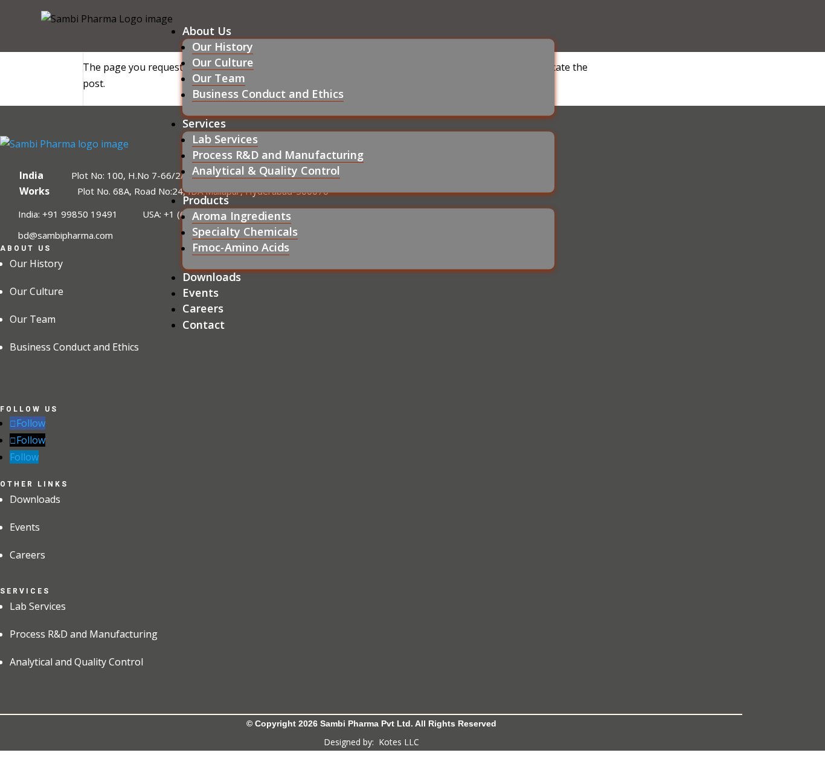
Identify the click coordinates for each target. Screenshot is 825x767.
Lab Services (225, 139)
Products (205, 200)
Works (34, 191)
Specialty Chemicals (245, 232)
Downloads (211, 277)
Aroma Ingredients (241, 216)
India (31, 175)
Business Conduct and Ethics (268, 94)
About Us (206, 30)
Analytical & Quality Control (266, 171)
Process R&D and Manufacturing (278, 155)
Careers (202, 309)
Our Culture (223, 63)
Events (200, 293)
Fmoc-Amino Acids (240, 247)
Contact (203, 324)
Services (204, 123)
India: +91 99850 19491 (68, 213)
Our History (222, 46)
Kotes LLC (399, 742)
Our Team (218, 78)
